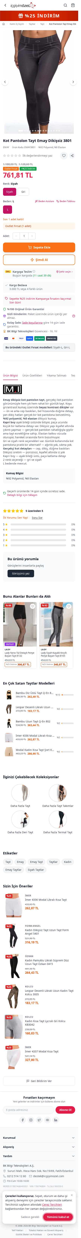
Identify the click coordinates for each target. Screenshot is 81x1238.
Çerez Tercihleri (55, 1234)
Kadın (67, 862)
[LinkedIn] (55, 1120)
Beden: (8, 201)
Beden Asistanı (46, 201)
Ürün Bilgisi (10, 375)
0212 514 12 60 (16, 1176)
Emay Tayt (36, 862)
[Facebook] (22, 1120)
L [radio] (7, 209)
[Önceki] (5, 81)
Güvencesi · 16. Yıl (32, 331)
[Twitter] (39, 1120)
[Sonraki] (73, 81)
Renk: (10, 183)
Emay (6, 147)
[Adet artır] (32, 236)
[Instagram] (31, 1120)
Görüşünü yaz (21, 573)
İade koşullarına (32, 322)
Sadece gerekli (30, 1217)
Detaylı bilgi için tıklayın (22, 495)
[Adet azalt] (16, 236)
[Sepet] (73, 5)
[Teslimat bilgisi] (34, 271)
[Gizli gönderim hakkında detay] (73, 315)
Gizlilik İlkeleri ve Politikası (29, 1234)
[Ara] (65, 5)
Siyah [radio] (9, 191)
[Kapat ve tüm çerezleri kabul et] (71, 1195)
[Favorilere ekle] (64, 155)
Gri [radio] (23, 191)
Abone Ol (65, 1110)
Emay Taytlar (13, 869)
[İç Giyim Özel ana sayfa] (23, 5)
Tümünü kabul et (58, 1217)
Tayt (8, 862)
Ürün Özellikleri (32, 375)
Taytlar (53, 862)
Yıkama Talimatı (56, 375)
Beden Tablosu (67, 201)
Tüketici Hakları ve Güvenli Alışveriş (46, 1230)
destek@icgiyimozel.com (48, 1176)
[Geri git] (5, 5)
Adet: (6, 236)
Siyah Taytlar (36, 869)
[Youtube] (47, 1120)
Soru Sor (37, 517)
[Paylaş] (72, 156)
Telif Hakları (17, 1230)
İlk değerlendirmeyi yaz (37, 155)
